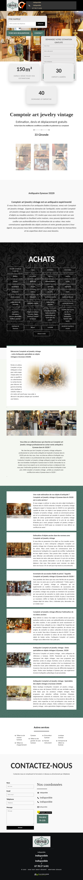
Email (8, 791)
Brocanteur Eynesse (48, 737)
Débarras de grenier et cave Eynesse (36, 741)
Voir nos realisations (19, 33)
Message (9, 807)
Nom (8, 783)
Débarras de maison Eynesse (21, 738)
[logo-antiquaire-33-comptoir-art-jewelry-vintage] (12, 5)
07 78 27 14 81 (37, 8)
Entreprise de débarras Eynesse (62, 743)
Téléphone (10, 799)
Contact (39, 33)
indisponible (37, 2)
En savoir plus (23, 169)
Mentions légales (55, 869)
